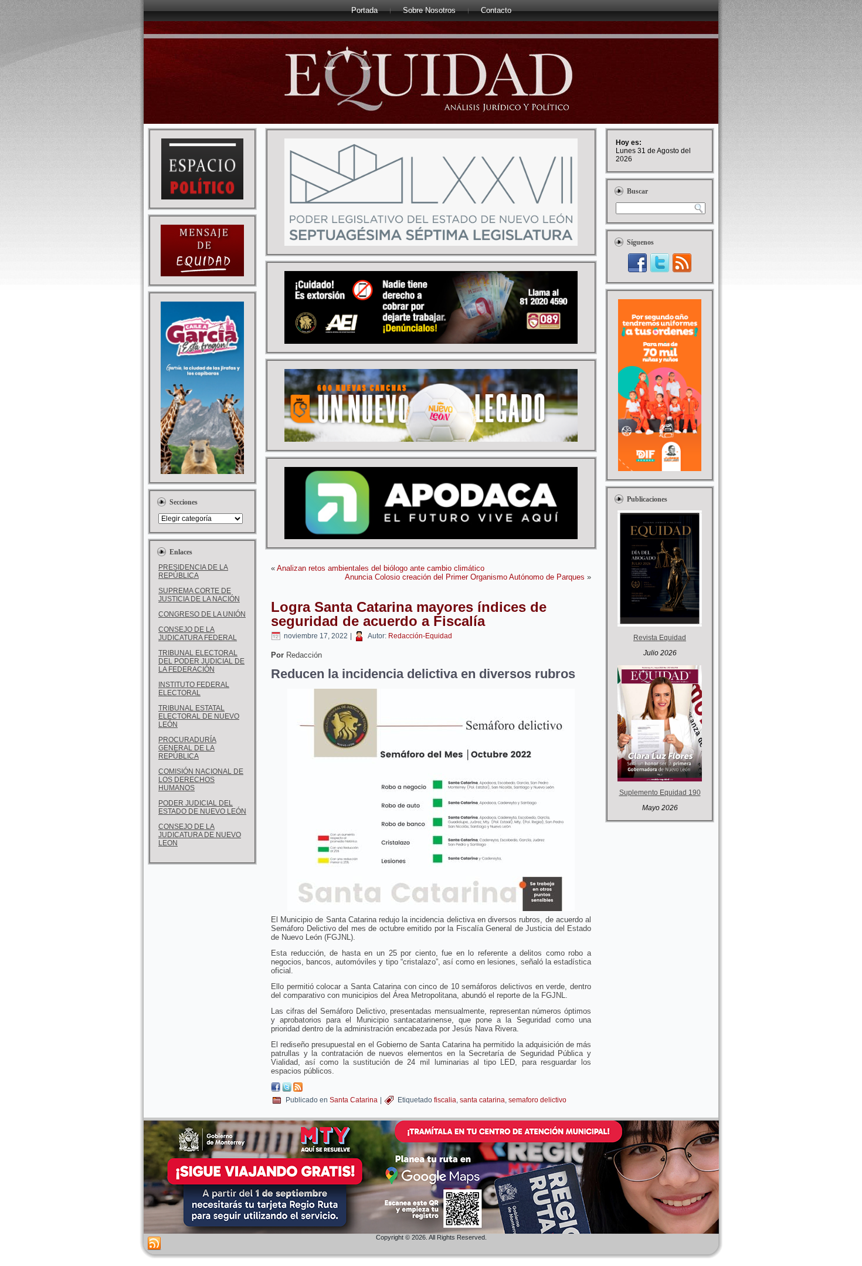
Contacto (496, 10)
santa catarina (482, 1100)
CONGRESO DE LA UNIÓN (202, 614)
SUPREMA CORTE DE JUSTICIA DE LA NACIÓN (199, 595)
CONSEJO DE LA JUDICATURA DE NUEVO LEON (199, 834)
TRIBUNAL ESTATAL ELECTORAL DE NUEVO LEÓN (198, 716)
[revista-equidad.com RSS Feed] (154, 1244)
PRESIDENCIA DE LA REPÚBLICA (193, 571)
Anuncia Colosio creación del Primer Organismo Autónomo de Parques (465, 577)
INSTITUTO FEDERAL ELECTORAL (193, 689)
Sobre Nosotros (429, 10)
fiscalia (445, 1100)
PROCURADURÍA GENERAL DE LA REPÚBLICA (187, 748)
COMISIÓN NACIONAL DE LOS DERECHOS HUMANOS (200, 779)
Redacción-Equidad (420, 636)
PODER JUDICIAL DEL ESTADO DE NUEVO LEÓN (202, 807)
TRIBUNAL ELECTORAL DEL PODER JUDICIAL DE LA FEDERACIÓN (201, 661)
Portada (364, 10)
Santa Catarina (354, 1100)
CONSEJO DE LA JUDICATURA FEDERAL (197, 633)
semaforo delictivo (537, 1100)
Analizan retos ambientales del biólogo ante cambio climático (380, 568)
